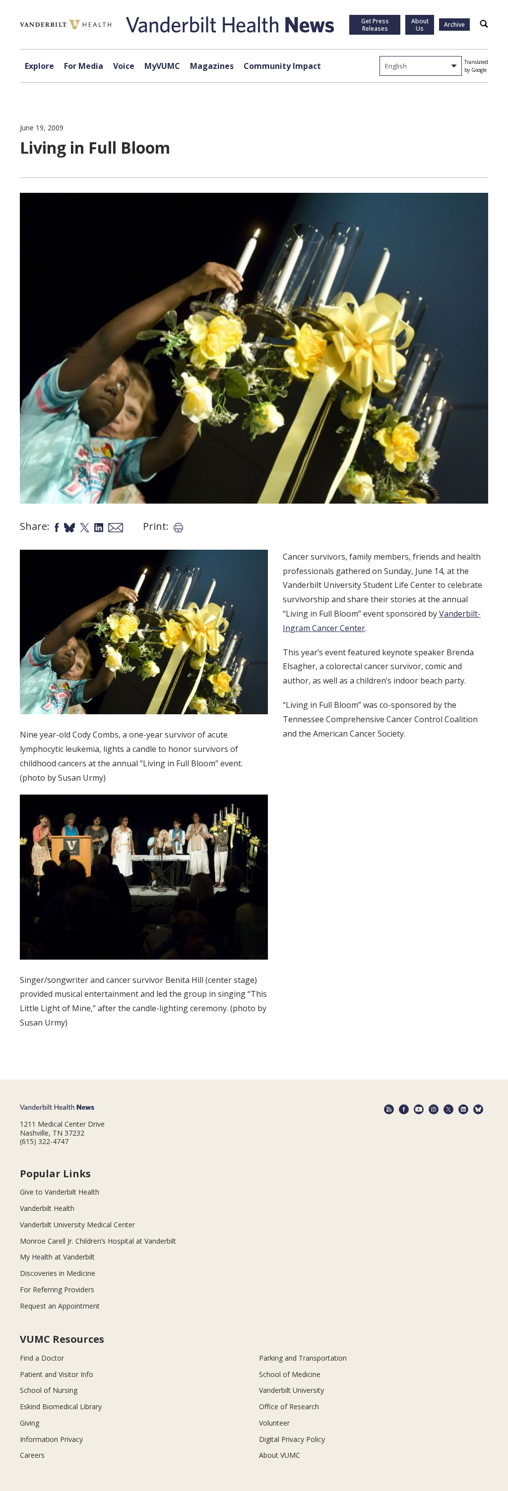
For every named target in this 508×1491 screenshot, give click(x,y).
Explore (39, 65)
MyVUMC (162, 65)
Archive (454, 24)
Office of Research (289, 1406)
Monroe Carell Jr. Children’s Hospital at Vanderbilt (98, 1241)
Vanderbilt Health (47, 1208)
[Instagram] (434, 1109)
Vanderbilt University (291, 1390)
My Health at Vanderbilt (57, 1257)
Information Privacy (51, 1439)
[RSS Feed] (389, 1109)
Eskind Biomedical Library (61, 1406)
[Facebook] (404, 1109)
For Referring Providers (57, 1289)
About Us (420, 25)
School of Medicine (289, 1374)
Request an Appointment (60, 1306)
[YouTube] (419, 1109)
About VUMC (279, 1455)
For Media (83, 65)
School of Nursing (48, 1390)
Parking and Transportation (303, 1358)
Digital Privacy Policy (292, 1439)
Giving (29, 1423)
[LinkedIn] (463, 1109)
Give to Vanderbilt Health (59, 1192)
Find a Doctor (42, 1358)
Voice (123, 65)
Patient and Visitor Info (56, 1374)
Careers (32, 1455)
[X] (448, 1109)
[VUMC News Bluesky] (478, 1109)
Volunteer (274, 1423)
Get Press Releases (375, 25)
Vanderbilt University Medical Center (77, 1224)
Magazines (212, 65)
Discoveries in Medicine (57, 1273)
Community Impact (282, 65)
